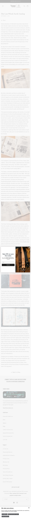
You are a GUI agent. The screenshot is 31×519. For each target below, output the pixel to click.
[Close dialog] (29, 247)
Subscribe (8, 264)
